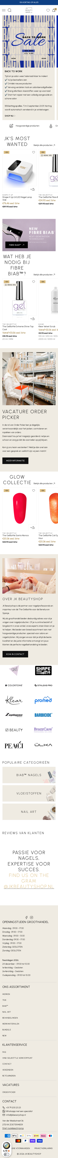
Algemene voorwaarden (18, 1148)
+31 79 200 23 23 (13, 1107)
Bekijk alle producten (43, 145)
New (4, 1035)
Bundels (6, 1030)
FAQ (4, 1052)
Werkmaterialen (10, 1024)
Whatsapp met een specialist (19, 1111)
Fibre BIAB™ (15, 245)
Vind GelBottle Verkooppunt (17, 1058)
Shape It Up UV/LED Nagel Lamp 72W (17, 198)
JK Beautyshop (33, 1154)
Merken (6, 994)
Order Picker (8, 1092)
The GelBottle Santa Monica (15, 535)
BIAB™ (5, 1006)
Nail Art (6, 1012)
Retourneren (8, 1076)
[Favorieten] (48, 10)
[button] (4, 10)
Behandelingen (10, 1018)
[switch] (6, 1154)
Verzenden (7, 1070)
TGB (4, 1000)
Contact (7, 1064)
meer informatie (15, 460)
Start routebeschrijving (12, 1128)
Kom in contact (15, 654)
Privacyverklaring (44, 1148)
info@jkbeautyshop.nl (16, 1115)
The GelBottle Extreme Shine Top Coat (17, 328)
